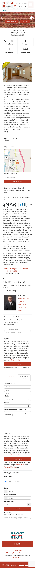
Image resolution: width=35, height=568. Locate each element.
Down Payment (10, 495)
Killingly (8, 271)
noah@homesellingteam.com (18, 553)
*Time (6, 403)
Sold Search (24, 22)
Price (6, 488)
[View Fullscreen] (6, 158)
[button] (31, 18)
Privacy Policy (16, 360)
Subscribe (17, 364)
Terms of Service (10, 467)
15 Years (17, 481)
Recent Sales (22, 304)
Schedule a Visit (24, 377)
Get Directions (17, 181)
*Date (6, 396)
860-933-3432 (24, 299)
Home (6, 269)
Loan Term (8, 476)
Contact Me (22, 307)
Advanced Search (11, 22)
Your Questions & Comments (15, 410)
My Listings (21, 302)
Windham (24, 269)
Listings (13, 269)
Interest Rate (9, 501)
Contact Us (11, 376)
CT (19, 269)
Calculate (17, 509)
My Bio (20, 310)
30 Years (9, 481)
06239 (15, 271)
